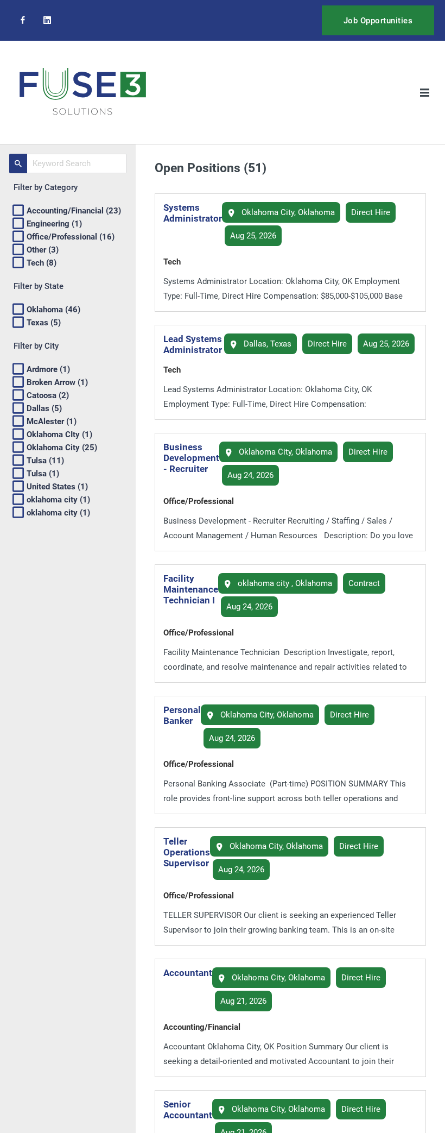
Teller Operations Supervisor (186, 852)
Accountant (187, 972)
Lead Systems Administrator (192, 344)
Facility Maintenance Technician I (190, 589)
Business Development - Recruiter (191, 458)
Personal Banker (182, 715)
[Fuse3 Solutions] (83, 92)
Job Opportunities (378, 21)
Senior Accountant (187, 1110)
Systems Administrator (192, 213)
